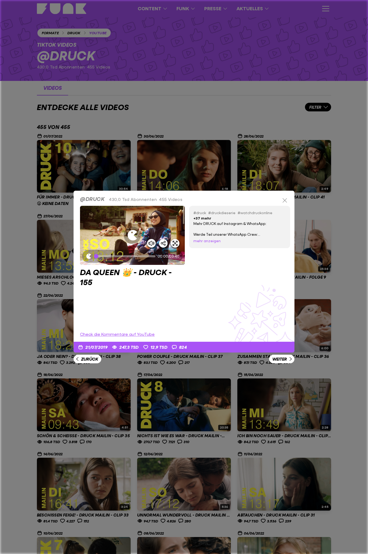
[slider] (125, 256)
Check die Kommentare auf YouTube (117, 334)
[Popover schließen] (284, 200)
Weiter (279, 358)
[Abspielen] (132, 235)
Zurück (89, 358)
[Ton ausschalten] (151, 243)
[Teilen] (163, 243)
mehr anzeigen (207, 240)
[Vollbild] (175, 243)
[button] (132, 235)
